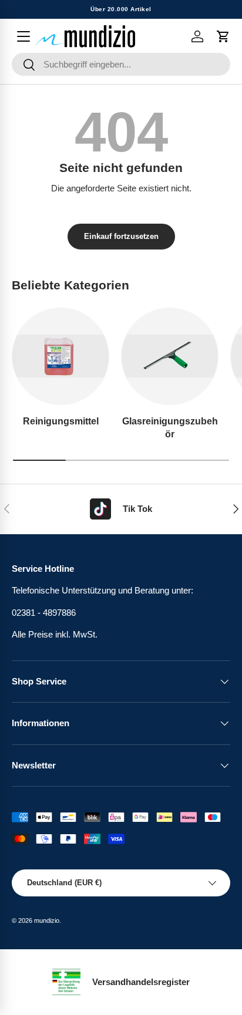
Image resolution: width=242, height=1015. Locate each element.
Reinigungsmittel (61, 421)
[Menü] (23, 36)
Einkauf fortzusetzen (121, 236)
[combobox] (121, 64)
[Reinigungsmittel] (60, 356)
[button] (223, 36)
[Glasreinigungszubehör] (170, 356)
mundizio (46, 920)
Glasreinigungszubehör (170, 427)
